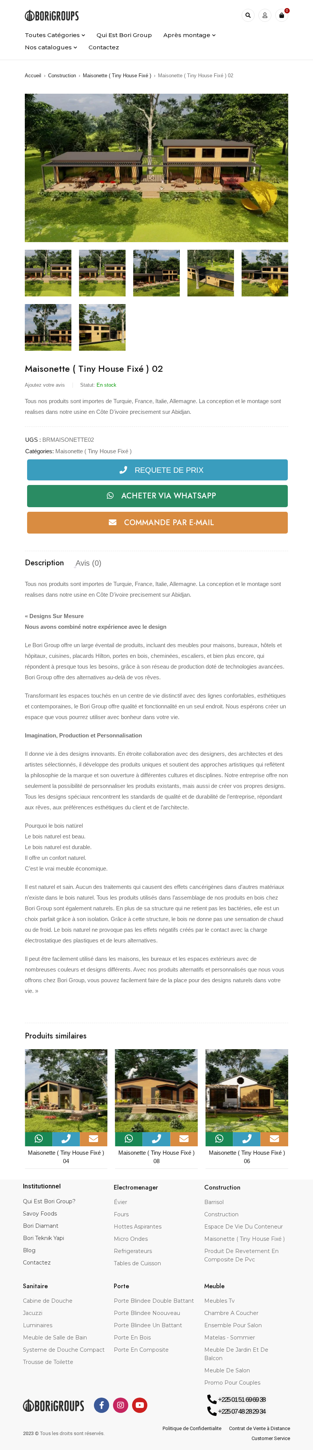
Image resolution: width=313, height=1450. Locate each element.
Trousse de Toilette (48, 1362)
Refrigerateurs (133, 1251)
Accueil (33, 75)
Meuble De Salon (227, 1370)
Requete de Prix (169, 470)
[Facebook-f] (101, 1405)
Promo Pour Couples (232, 1382)
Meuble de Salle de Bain (55, 1337)
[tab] (44, 563)
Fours (121, 1214)
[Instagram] (120, 1405)
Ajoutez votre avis (45, 385)
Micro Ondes (131, 1238)
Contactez (37, 1262)
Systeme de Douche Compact (64, 1349)
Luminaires (37, 1325)
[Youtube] (139, 1405)
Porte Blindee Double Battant (154, 1300)
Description (44, 563)
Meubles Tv (219, 1300)
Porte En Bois (132, 1337)
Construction (62, 75)
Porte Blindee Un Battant (148, 1325)
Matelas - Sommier (229, 1337)
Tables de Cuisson (137, 1263)
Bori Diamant (40, 1225)
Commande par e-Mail (169, 522)
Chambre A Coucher (231, 1313)
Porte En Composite (141, 1349)
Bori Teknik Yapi (43, 1238)
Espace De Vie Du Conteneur (243, 1226)
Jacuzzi (32, 1313)
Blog (29, 1250)
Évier (120, 1202)
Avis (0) (89, 563)
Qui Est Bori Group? (49, 1201)
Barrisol (214, 1202)
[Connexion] (264, 15)
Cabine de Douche (48, 1300)
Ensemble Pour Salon (233, 1325)
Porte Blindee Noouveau (147, 1313)
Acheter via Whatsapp (168, 495)
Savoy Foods (40, 1213)
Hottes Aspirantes (137, 1226)
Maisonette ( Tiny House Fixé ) (117, 75)
